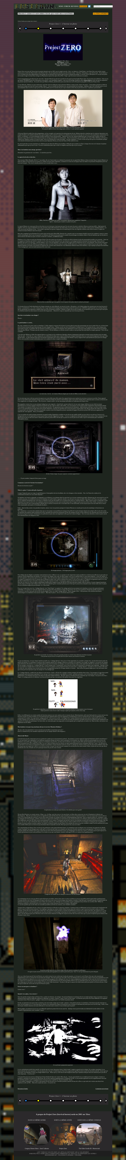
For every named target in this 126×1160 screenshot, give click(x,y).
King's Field (87, 80)
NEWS (61, 6)
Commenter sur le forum (101, 1088)
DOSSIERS (83, 6)
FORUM (67, 6)
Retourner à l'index (23, 1088)
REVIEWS (75, 6)
